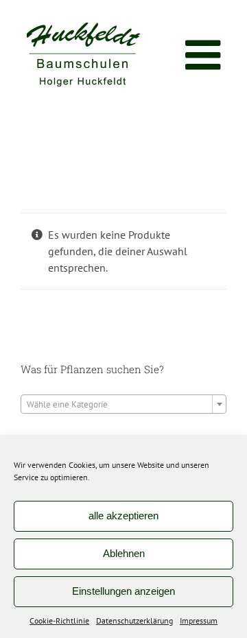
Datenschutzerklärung (134, 620)
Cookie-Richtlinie (59, 620)
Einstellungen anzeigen (123, 591)
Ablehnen (124, 553)
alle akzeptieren (123, 515)
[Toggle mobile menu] (205, 54)
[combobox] (123, 404)
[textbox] (123, 404)
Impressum (198, 620)
